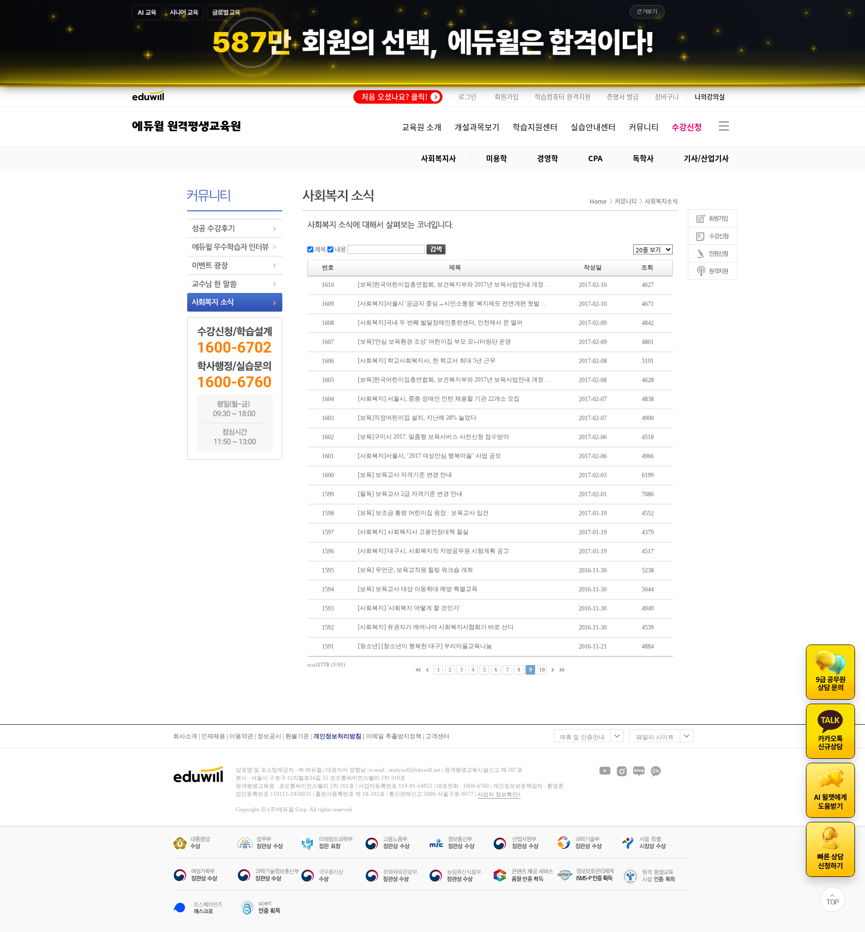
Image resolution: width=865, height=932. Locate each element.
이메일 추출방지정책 (393, 736)
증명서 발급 (623, 96)
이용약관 (241, 736)
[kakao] (655, 771)
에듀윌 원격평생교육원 (186, 126)
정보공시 (269, 736)
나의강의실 (710, 96)
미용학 (496, 158)
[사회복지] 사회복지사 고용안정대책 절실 (413, 531)
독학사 (643, 158)
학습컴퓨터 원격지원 (563, 96)
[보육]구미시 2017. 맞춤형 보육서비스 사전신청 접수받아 (433, 436)
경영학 (547, 158)
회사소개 (185, 736)
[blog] (638, 771)
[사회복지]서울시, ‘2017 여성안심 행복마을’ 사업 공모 (429, 455)
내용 (339, 248)
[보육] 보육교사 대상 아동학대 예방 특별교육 (418, 588)
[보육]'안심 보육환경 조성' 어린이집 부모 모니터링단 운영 (434, 341)
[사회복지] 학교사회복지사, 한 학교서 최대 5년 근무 (427, 360)
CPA (595, 158)
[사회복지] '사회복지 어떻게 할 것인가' (409, 607)
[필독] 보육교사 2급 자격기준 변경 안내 (410, 493)
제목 (319, 248)
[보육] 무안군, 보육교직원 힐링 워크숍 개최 (415, 569)
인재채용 (213, 736)
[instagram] (621, 771)
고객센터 (437, 736)
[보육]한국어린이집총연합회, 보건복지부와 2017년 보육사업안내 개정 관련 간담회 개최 (454, 284)
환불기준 (297, 736)
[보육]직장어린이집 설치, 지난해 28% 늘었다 (417, 417)
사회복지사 (438, 158)
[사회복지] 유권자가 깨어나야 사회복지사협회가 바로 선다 (436, 627)
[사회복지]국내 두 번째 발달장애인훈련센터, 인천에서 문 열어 (440, 322)
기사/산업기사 (706, 158)
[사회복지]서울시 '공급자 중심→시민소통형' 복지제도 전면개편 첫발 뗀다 (454, 303)
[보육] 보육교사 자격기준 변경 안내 (405, 474)
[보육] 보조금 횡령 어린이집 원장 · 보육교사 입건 (423, 512)
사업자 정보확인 (498, 794)
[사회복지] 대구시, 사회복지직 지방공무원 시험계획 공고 (433, 550)
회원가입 (507, 96)
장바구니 (667, 96)
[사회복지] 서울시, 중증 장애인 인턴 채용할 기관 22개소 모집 (439, 398)
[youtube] (604, 771)
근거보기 (647, 12)
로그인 (468, 96)
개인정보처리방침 (337, 736)
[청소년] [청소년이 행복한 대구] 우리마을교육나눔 (425, 646)
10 (542, 670)
